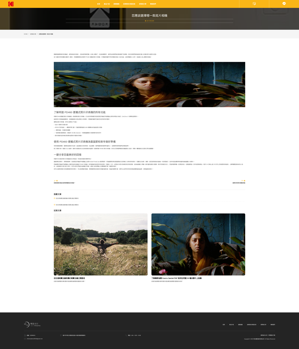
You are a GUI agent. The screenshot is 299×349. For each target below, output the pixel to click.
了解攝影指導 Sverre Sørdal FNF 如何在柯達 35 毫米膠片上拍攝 (176, 278)
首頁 (98, 4)
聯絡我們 (153, 4)
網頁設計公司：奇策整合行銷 (268, 335)
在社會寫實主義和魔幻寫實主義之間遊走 (67, 198)
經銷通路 (116, 4)
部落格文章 (142, 4)
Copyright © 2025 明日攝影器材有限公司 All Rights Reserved (259, 339)
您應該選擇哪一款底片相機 (46, 34)
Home (26, 34)
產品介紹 (107, 4)
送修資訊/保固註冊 (129, 4)
